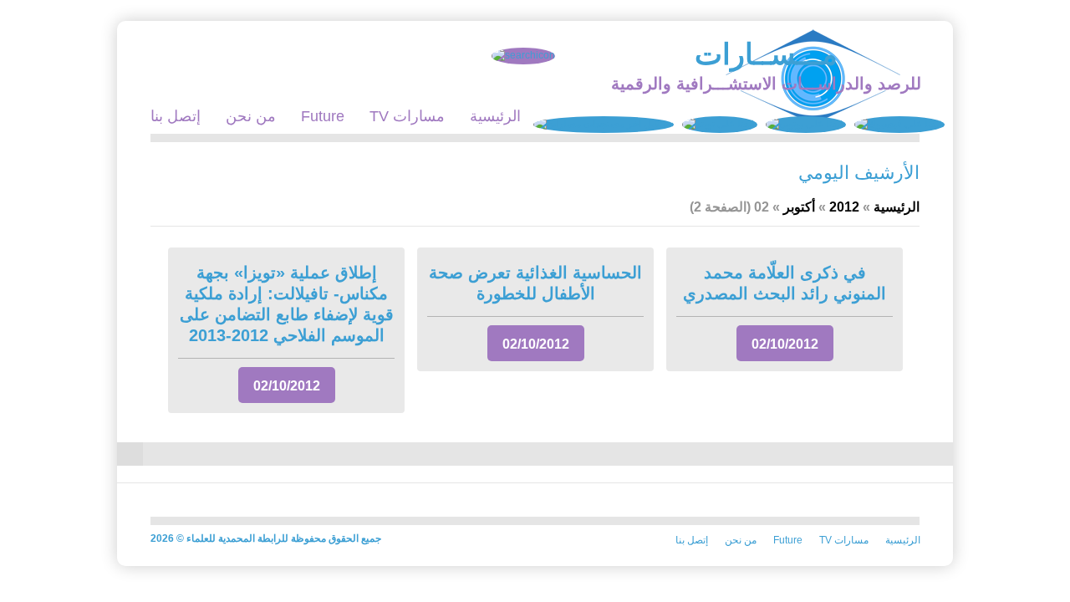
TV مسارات (407, 116)
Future (322, 116)
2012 (844, 207)
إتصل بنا (175, 116)
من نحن (251, 116)
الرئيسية (495, 116)
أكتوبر (799, 207)
